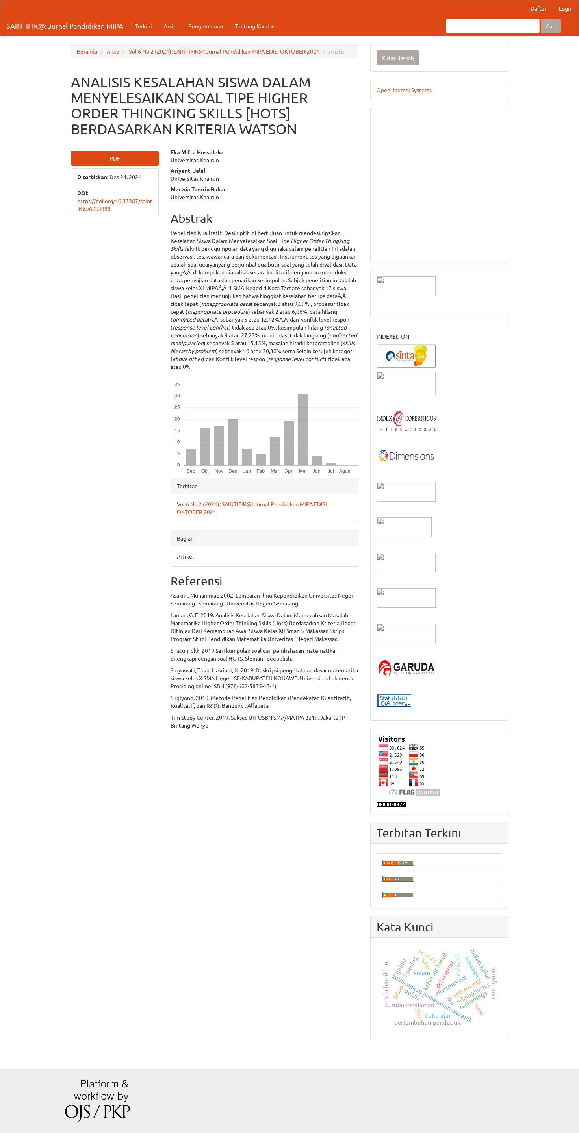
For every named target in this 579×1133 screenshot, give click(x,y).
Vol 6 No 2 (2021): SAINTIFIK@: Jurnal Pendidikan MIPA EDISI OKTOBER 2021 (224, 51)
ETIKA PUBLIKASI (399, 200)
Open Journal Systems (404, 89)
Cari (551, 26)
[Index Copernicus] (406, 420)
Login (566, 8)
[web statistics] (394, 699)
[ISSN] (406, 490)
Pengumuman (205, 26)
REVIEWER (390, 153)
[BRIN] (404, 526)
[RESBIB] (406, 597)
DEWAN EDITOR (397, 118)
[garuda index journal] (406, 668)
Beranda (87, 51)
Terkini (143, 26)
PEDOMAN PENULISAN (407, 129)
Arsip (170, 26)
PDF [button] (114, 158)
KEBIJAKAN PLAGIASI (405, 189)
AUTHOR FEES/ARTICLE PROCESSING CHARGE (437, 236)
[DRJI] (406, 632)
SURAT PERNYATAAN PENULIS (417, 212)
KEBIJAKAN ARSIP (401, 177)
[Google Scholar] (406, 382)
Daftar (538, 8)
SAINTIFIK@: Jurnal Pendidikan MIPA (64, 26)
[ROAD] (406, 561)
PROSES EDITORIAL (402, 224)
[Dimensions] (406, 455)
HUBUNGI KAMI (397, 248)
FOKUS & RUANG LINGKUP (412, 141)
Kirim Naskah (398, 57)
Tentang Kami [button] (252, 26)
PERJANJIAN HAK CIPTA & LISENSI (422, 165)
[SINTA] (406, 355)
